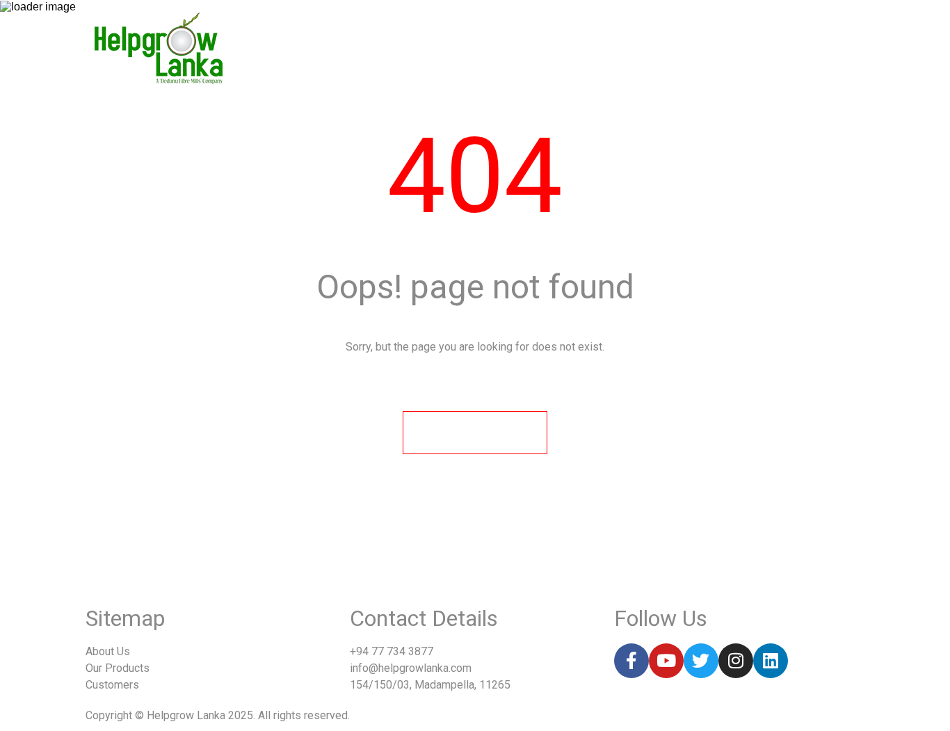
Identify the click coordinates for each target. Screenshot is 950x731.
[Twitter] (701, 660)
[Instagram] (735, 660)
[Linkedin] (770, 660)
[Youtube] (666, 660)
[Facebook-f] (631, 660)
